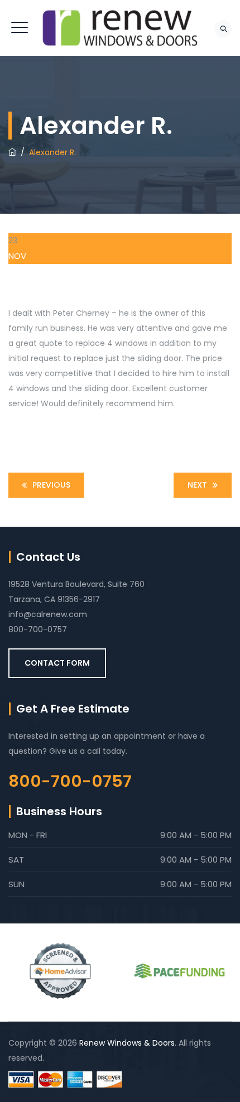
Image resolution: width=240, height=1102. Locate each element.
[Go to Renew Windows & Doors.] (12, 152)
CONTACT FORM (57, 662)
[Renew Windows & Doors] (120, 28)
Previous (51, 484)
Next (197, 484)
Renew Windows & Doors (127, 1042)
